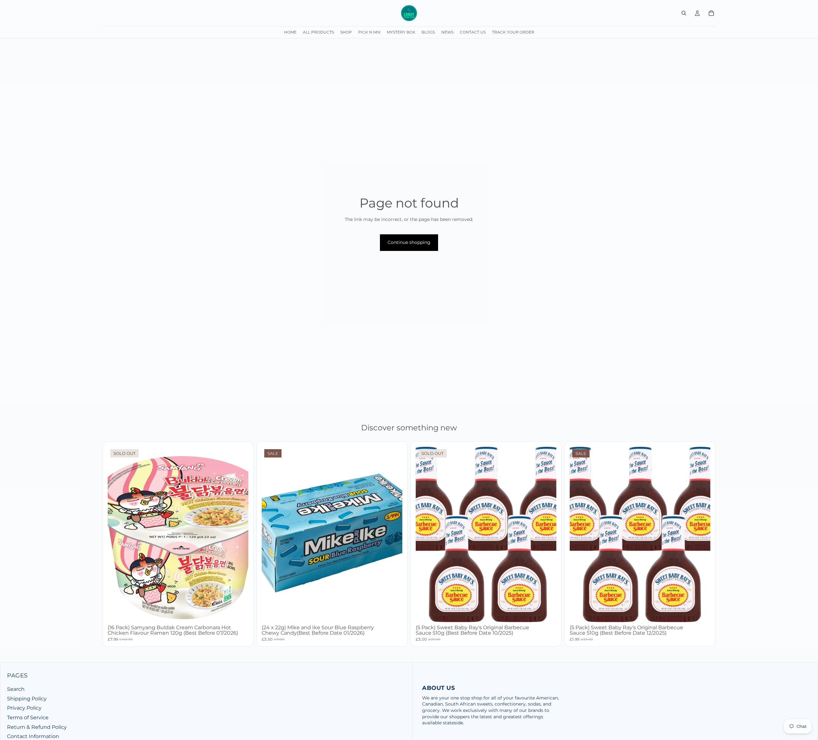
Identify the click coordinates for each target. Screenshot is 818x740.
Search (16, 689)
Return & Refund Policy (37, 727)
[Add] (392, 612)
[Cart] (711, 13)
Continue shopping (409, 242)
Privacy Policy (24, 708)
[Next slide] (546, 534)
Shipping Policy (27, 699)
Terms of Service (28, 717)
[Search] (684, 13)
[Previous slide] (425, 534)
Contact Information (33, 736)
